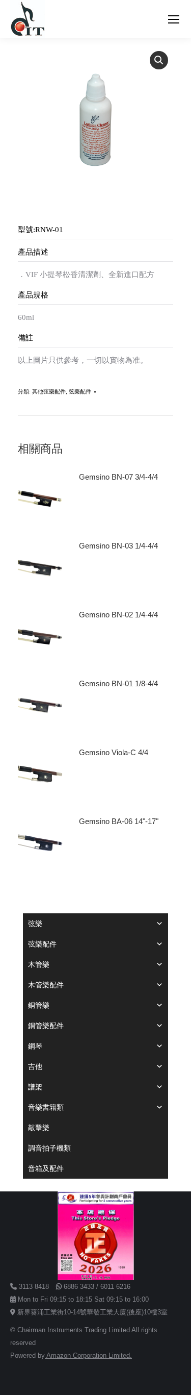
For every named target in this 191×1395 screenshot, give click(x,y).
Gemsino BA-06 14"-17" (118, 821)
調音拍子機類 (49, 1148)
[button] (159, 60)
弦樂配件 (80, 391)
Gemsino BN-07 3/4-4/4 (118, 476)
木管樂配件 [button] (46, 985)
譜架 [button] (35, 1087)
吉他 (35, 1066)
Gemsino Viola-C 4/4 (113, 752)
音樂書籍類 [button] (46, 1107)
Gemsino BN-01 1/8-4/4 (118, 683)
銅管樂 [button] (38, 1005)
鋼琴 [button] (35, 1046)
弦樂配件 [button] (42, 944)
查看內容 (98, 505)
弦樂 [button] (35, 923)
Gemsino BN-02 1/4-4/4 (118, 614)
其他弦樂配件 (49, 391)
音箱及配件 (46, 1168)
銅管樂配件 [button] (46, 1026)
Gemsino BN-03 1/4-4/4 (118, 545)
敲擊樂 (38, 1128)
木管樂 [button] (38, 964)
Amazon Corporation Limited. (88, 1355)
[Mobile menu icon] (174, 19)
